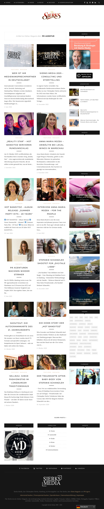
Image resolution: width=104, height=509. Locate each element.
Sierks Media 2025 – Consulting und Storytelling (51, 76)
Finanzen (73, 330)
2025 (96, 317)
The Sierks (81, 350)
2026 (71, 320)
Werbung (87, 353)
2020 (71, 317)
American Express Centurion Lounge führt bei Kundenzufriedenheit (84, 247)
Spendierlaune (55, 495)
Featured (15, 69)
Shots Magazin (76, 492)
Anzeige (87, 320)
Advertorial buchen (26, 495)
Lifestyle (73, 337)
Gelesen (86, 330)
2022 (81, 317)
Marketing (93, 337)
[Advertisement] (84, 153)
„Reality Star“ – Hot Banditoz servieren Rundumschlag (19, 144)
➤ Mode (31, 2)
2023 (86, 317)
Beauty (90, 323)
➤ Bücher (51, 2)
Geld (79, 330)
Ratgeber (73, 346)
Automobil (73, 323)
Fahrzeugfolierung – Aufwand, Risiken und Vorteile (84, 196)
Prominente (74, 343)
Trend (94, 350)
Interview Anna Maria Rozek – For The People (51, 210)
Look (79, 337)
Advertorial (79, 320)
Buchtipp (73, 327)
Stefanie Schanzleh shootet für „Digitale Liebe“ (51, 263)
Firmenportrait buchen (41, 495)
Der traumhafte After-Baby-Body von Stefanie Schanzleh (51, 379)
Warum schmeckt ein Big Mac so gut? (84, 222)
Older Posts (59, 417)
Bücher (80, 327)
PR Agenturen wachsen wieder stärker (19, 271)
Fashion (94, 327)
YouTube (72, 356)
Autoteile (82, 323)
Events (87, 327)
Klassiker (83, 333)
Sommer (72, 350)
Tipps (88, 350)
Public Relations (85, 343)
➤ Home (7, 2)
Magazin (23, 69)
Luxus (86, 337)
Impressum (80, 495)
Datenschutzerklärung (68, 495)
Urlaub (72, 353)
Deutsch (84, 507)
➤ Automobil (19, 2)
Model (85, 340)
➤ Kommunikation (65, 2)
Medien (72, 340)
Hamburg (94, 330)
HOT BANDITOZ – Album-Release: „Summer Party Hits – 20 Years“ (19, 210)
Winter (95, 353)
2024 (91, 317)
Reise (80, 346)
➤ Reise (40, 2)
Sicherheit (87, 346)
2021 (76, 317)
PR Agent (87, 492)
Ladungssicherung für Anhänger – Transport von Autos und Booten (84, 273)
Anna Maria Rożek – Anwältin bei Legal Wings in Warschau (51, 144)
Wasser (79, 353)
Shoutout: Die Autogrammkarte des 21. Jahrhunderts (19, 326)
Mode (78, 340)
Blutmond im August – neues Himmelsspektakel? (84, 300)
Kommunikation (93, 333)
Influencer (73, 333)
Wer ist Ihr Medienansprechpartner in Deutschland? (20, 76)
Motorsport (93, 340)
